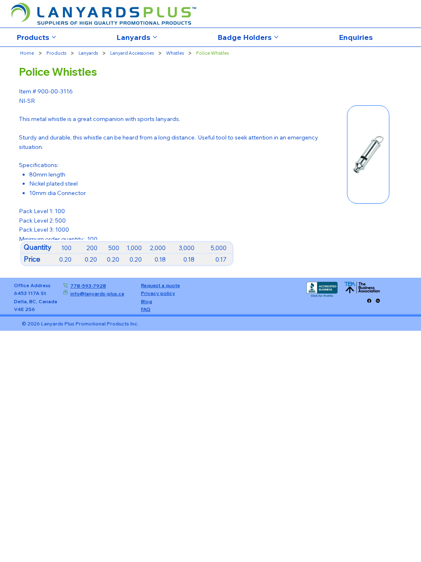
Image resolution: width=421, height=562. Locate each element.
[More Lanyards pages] (155, 37)
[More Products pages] (54, 37)
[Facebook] (369, 301)
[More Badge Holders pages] (276, 37)
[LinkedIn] (378, 301)
